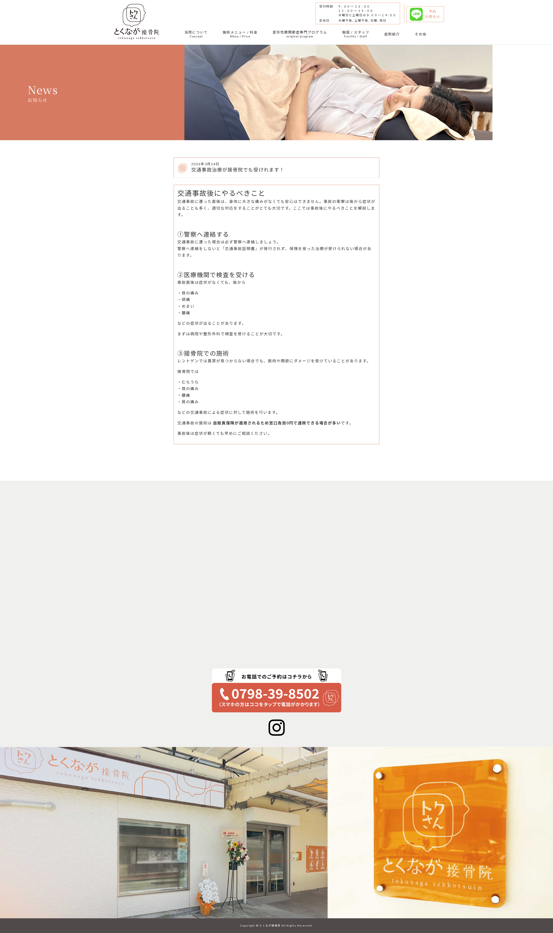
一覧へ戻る (128, 461)
